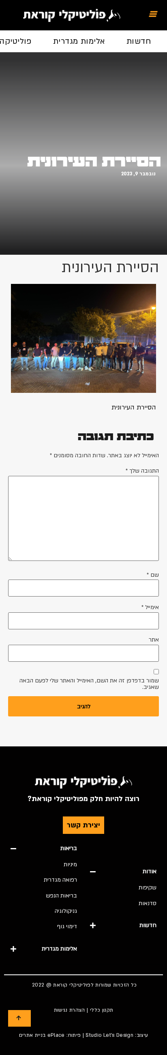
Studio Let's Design (109, 1035)
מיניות (70, 864)
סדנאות (147, 903)
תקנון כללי (101, 1010)
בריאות (68, 848)
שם (153, 575)
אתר (154, 640)
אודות (149, 871)
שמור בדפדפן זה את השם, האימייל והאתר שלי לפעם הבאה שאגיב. (89, 684)
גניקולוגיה (66, 911)
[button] (123, 871)
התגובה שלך (142, 471)
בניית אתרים (32, 1035)
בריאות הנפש (61, 895)
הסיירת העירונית (94, 161)
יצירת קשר (83, 825)
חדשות (138, 41)
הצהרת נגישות (69, 1010)
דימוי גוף (67, 926)
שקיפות (147, 887)
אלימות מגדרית (79, 41)
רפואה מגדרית (60, 880)
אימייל (150, 607)
